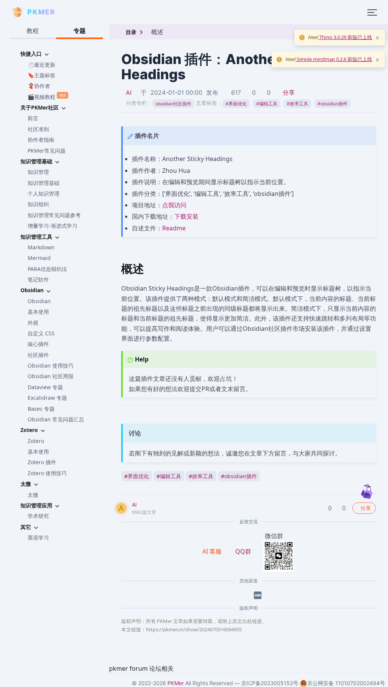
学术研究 (38, 516)
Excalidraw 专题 (47, 397)
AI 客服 (213, 551)
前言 (33, 118)
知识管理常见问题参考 (54, 215)
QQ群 (243, 551)
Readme (174, 228)
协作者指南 (41, 139)
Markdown (41, 247)
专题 (80, 31)
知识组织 (38, 204)
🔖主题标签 (41, 75)
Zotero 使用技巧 (47, 473)
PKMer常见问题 (47, 150)
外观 (33, 322)
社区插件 (38, 354)
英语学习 (38, 537)
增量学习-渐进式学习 (52, 225)
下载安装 (186, 216)
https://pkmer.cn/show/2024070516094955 (194, 629)
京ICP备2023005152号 (269, 683)
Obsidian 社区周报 (51, 376)
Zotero (36, 440)
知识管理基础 (43, 182)
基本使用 (38, 311)
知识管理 (38, 171)
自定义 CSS (41, 333)
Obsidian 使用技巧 (51, 365)
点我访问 (174, 205)
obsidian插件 (332, 103)
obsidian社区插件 (173, 103)
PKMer (175, 683)
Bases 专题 (41, 408)
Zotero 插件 (42, 462)
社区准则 (38, 129)
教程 (33, 31)
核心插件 (38, 343)
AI (128, 92)
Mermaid (39, 257)
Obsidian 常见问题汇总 (56, 419)
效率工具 (297, 103)
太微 (33, 494)
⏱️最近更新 (41, 64)
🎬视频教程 (47, 96)
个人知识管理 (43, 193)
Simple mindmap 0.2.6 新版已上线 (334, 59)
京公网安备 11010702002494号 (346, 683)
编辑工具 (266, 103)
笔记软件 (38, 279)
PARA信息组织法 (47, 268)
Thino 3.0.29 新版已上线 (345, 37)
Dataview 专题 (45, 387)
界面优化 (236, 103)
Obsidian (39, 301)
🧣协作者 (39, 85)
